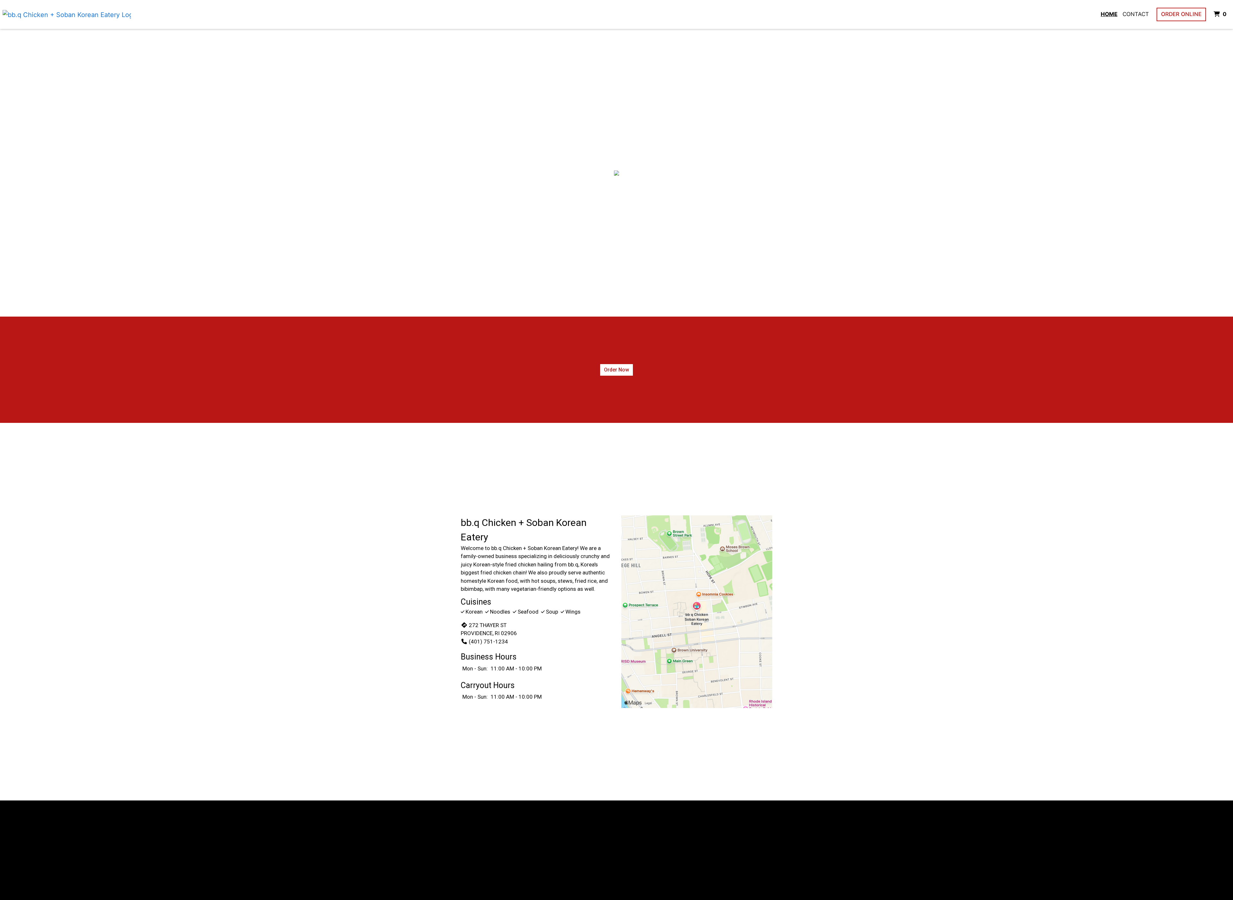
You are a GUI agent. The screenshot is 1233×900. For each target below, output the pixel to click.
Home (1109, 14)
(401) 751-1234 (488, 641)
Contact (1136, 14)
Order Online (1181, 14)
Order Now (616, 370)
